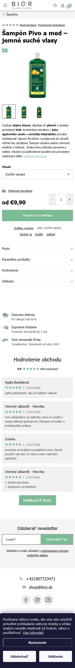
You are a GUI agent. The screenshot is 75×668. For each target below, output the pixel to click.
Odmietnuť (19, 656)
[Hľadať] (55, 5)
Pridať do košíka (37, 215)
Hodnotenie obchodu (37, 359)
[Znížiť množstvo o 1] (52, 199)
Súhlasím (55, 656)
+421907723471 (40, 578)
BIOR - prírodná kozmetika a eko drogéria (48, 600)
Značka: (23, 228)
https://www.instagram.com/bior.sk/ (37, 600)
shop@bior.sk (40, 587)
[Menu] (5, 5)
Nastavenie (37, 642)
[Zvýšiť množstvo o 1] (69, 199)
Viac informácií (33, 633)
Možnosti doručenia (20, 191)
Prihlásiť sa (56, 539)
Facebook (26, 600)
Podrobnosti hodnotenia (51, 25)
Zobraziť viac (37, 500)
